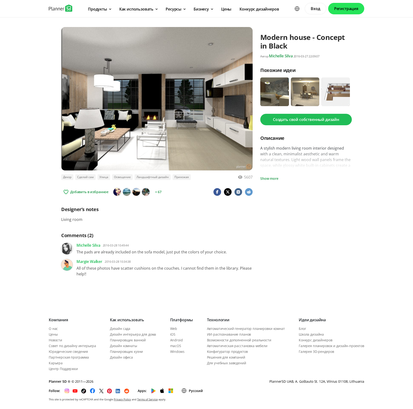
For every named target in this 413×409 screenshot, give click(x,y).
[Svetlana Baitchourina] (146, 192)
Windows (177, 351)
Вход (315, 8)
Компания (58, 319)
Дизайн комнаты (123, 346)
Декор (67, 177)
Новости (55, 340)
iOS (173, 334)
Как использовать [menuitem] (136, 9)
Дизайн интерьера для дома (133, 334)
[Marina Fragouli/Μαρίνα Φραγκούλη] (126, 192)
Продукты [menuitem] (97, 9)
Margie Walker (89, 261)
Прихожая (181, 177)
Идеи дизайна (312, 319)
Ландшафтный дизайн (152, 177)
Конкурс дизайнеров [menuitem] (259, 9)
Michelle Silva (281, 56)
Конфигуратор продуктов (227, 351)
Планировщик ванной (128, 340)
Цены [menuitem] (226, 9)
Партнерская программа (69, 357)
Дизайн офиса (121, 357)
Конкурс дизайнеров (315, 340)
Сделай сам (85, 177)
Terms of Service (147, 399)
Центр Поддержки (63, 368)
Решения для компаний (226, 357)
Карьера (56, 363)
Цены (53, 334)
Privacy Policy (122, 399)
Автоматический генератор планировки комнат (246, 328)
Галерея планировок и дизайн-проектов (331, 346)
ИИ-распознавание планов (229, 334)
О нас (53, 328)
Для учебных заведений (226, 363)
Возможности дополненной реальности (239, 340)
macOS (175, 346)
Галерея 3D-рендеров (316, 351)
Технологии (218, 319)
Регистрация (346, 8)
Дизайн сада (120, 328)
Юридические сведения (68, 351)
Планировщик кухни (126, 351)
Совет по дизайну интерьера (72, 346)
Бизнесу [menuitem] (201, 9)
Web (173, 328)
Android (176, 340)
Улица (103, 177)
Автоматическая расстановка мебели (237, 346)
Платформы (181, 319)
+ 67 (158, 192)
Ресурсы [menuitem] (173, 9)
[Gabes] (136, 192)
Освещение (122, 177)
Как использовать (127, 319)
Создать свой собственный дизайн (306, 119)
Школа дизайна (311, 334)
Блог (302, 328)
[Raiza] (117, 192)
